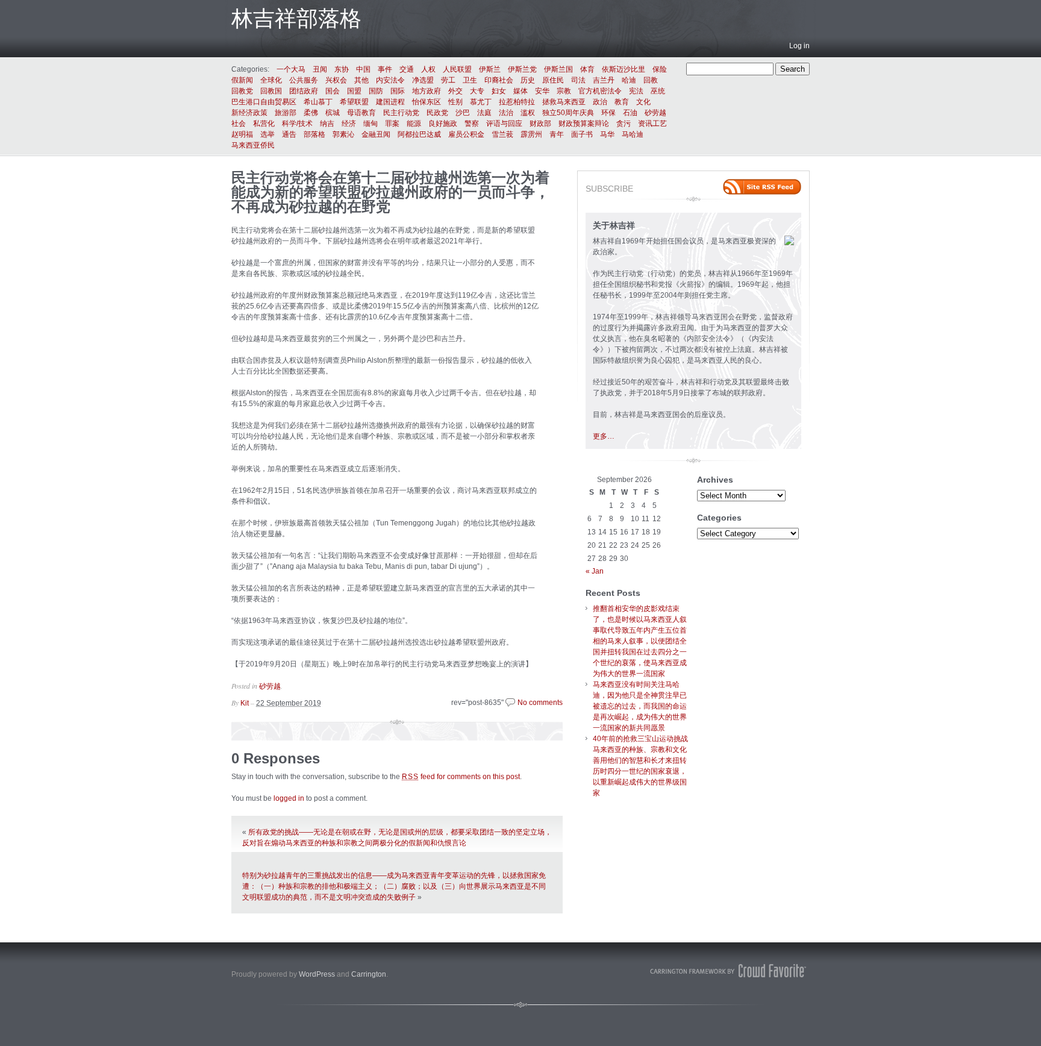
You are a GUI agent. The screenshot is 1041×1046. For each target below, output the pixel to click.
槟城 (332, 112)
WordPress (317, 974)
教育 (621, 102)
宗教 (564, 91)
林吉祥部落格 (296, 18)
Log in (799, 46)
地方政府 (426, 91)
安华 (542, 91)
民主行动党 (401, 112)
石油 (630, 112)
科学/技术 (297, 123)
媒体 (520, 91)
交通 (406, 69)
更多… (603, 436)
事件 (385, 69)
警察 (471, 123)
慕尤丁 (481, 102)
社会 (238, 123)
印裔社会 (498, 80)
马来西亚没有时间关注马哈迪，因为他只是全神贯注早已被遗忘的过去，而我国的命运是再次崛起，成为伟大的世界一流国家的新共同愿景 (640, 706)
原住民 (553, 80)
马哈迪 (632, 134)
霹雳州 (531, 134)
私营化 (264, 123)
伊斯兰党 (522, 69)
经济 (349, 123)
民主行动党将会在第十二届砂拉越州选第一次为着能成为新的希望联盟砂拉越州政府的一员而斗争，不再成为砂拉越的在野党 (390, 192)
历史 (527, 80)
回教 (650, 80)
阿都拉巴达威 (419, 134)
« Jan (595, 571)
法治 (506, 112)
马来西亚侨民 (253, 145)
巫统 (658, 91)
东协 (341, 69)
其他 (361, 80)
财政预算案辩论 (583, 123)
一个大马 (291, 69)
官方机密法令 (600, 91)
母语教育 (361, 112)
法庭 (484, 112)
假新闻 (242, 80)
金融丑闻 (375, 134)
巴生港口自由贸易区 (263, 102)
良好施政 (442, 123)
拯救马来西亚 (564, 102)
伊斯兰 (490, 69)
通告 (289, 134)
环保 (608, 112)
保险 (659, 69)
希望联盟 (354, 102)
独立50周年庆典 (568, 112)
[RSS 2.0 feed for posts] (762, 187)
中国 (363, 69)
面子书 (582, 134)
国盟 (354, 91)
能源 (414, 123)
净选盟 (423, 80)
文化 (643, 102)
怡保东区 (426, 102)
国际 (397, 91)
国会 (332, 91)
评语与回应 (504, 123)
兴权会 (336, 80)
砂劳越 (655, 112)
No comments (540, 702)
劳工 (448, 80)
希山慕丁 (318, 102)
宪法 (636, 91)
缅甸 (370, 123)
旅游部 (285, 112)
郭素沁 (343, 134)
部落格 (314, 134)
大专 (477, 91)
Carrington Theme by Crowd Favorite (728, 971)
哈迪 (629, 80)
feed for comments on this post (461, 776)
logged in (289, 798)
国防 (376, 91)
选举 (267, 134)
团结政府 (303, 91)
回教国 (271, 91)
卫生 (470, 80)
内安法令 (390, 80)
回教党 (242, 91)
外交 (455, 91)
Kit (244, 703)
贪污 (623, 123)
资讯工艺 (652, 123)
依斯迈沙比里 (623, 69)
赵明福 (242, 134)
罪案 (392, 123)
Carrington (368, 974)
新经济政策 (249, 112)
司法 (578, 80)
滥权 (527, 112)
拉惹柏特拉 (517, 102)
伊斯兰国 (558, 69)
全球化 (271, 80)
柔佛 (311, 112)
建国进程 (390, 102)
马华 (607, 134)
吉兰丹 (603, 80)
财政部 (540, 123)
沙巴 (462, 112)
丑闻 (320, 69)
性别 (455, 102)
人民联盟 (457, 69)
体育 (587, 69)
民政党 (437, 112)
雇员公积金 (466, 134)
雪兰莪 (502, 134)
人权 (428, 69)
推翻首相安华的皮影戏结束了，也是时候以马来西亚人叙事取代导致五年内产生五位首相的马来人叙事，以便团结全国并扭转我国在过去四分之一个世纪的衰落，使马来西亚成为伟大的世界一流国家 (640, 641)
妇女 (499, 91)
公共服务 (303, 80)
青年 (556, 134)
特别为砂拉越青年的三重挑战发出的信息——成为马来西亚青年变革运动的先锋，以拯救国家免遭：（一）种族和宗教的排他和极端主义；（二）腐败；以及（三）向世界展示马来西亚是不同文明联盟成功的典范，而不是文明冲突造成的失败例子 (394, 886)
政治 (600, 102)
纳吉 (327, 123)
